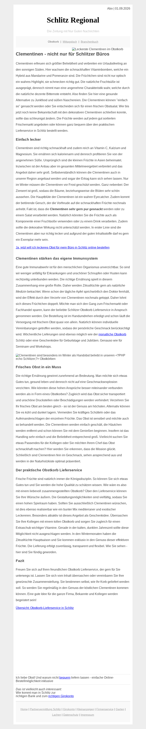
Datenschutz (70, 714)
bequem (64, 677)
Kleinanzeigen (85, 709)
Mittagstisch (70, 41)
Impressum (87, 714)
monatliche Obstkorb (112, 334)
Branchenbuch (89, 41)
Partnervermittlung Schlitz (45, 709)
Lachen (56, 714)
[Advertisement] (73, 643)
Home (24, 709)
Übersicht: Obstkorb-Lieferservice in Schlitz (45, 608)
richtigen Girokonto (61, 696)
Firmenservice (104, 709)
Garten (120, 709)
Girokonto (69, 709)
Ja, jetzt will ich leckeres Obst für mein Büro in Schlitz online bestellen (63, 247)
